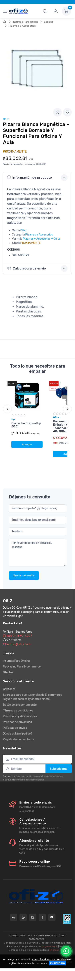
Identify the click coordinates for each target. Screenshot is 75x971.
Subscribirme (58, 769)
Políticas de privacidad (17, 722)
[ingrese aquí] (50, 946)
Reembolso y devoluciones (20, 716)
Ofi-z (23, 230)
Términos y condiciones (18, 710)
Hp (13, 419)
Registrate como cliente (19, 739)
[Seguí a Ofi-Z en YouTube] (51, 917)
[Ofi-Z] (18, 11)
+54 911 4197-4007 (19, 636)
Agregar (27, 444)
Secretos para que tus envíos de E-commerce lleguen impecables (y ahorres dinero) (32, 697)
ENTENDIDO (57, 963)
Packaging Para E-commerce (22, 666)
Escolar (48, 21)
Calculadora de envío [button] (29, 268)
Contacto (9, 689)
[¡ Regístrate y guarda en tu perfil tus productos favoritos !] (67, 112)
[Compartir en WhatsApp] (57, 112)
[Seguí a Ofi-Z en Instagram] (32, 917)
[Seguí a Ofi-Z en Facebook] (42, 917)
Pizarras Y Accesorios (22, 25)
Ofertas (8, 672)
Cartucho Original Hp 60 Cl (26, 425)
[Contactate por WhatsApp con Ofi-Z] (23, 917)
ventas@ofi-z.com (18, 644)
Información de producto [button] (32, 177)
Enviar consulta (24, 575)
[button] (44, 11)
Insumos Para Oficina (25, 21)
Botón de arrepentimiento (20, 704)
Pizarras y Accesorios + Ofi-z (41, 238)
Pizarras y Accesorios (39, 234)
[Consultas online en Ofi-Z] (13, 917)
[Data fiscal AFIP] (67, 919)
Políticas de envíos (15, 728)
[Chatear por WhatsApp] (66, 951)
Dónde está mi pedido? (17, 733)
